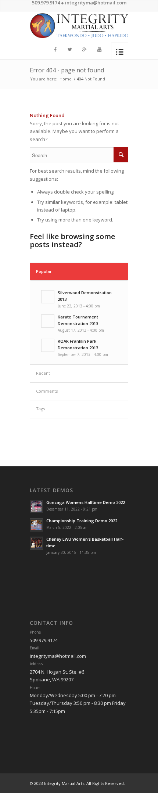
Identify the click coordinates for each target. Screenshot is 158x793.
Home (66, 79)
